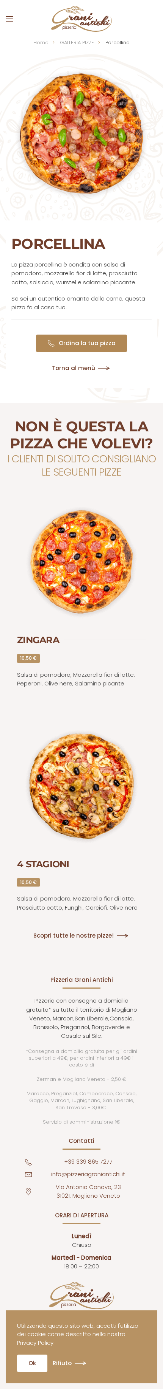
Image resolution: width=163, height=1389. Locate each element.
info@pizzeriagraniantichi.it (88, 1174)
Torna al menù (73, 368)
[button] (9, 19)
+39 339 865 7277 (88, 1162)
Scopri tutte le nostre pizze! (73, 935)
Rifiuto (62, 1363)
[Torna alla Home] (81, 19)
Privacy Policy (35, 1343)
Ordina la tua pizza (87, 343)
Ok (32, 1363)
